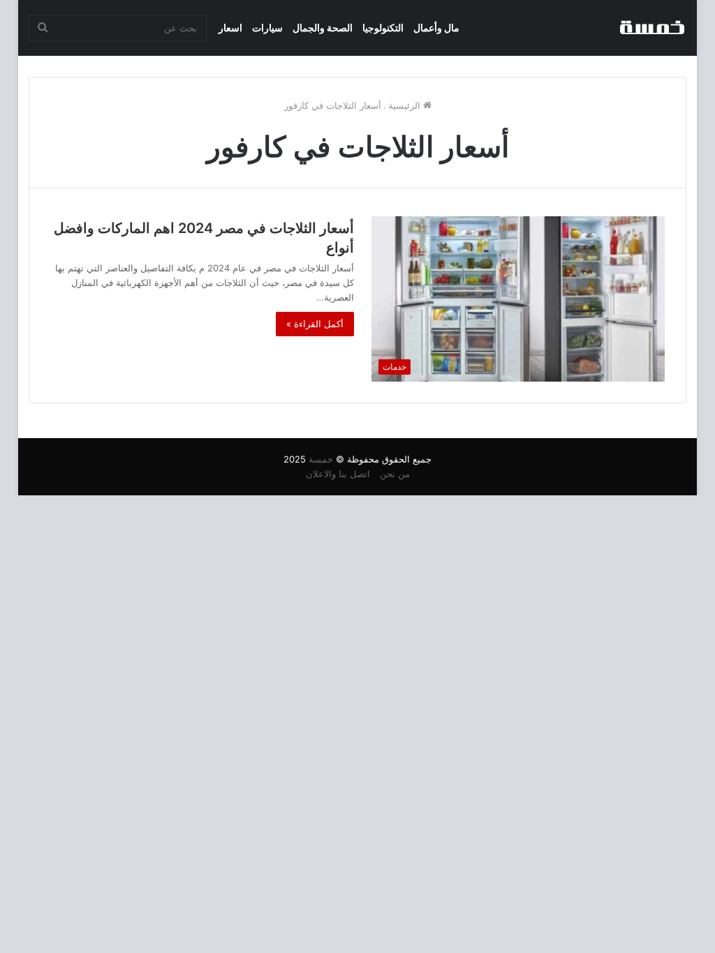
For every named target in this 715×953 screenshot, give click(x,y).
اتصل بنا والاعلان (338, 473)
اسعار (230, 27)
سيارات (267, 27)
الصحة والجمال (323, 27)
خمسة (321, 459)
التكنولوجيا (383, 27)
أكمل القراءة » (315, 323)
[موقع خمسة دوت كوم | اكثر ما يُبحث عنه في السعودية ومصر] (651, 28)
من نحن (395, 473)
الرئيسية (405, 105)
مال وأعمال (436, 27)
